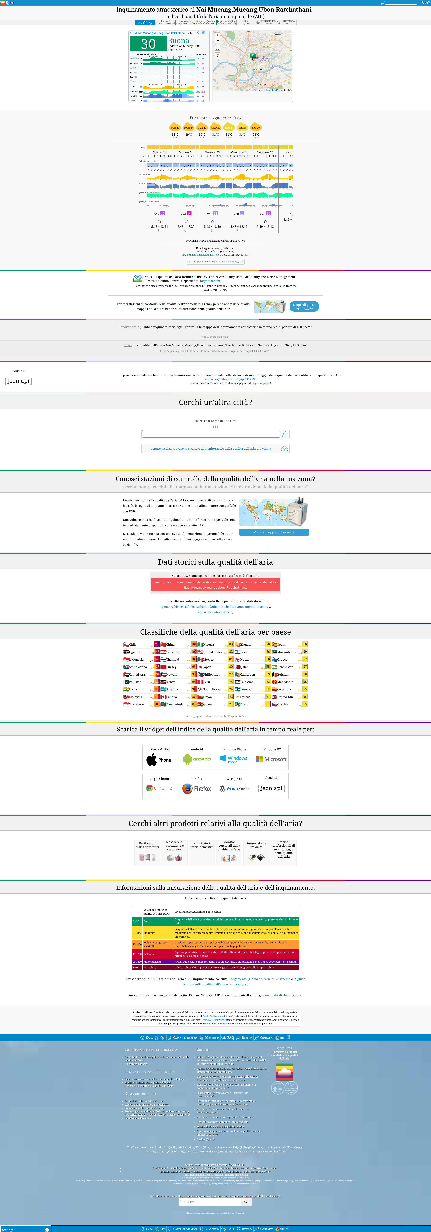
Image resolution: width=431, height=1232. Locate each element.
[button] (253, 57)
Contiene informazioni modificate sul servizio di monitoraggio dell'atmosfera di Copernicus (226, 1102)
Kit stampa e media (136, 1063)
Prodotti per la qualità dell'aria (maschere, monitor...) (157, 1111)
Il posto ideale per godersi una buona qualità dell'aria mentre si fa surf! (229, 1132)
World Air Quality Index (215, 1015)
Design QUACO (205, 1139)
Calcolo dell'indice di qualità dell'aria (147, 1104)
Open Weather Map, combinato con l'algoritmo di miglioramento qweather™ (226, 1086)
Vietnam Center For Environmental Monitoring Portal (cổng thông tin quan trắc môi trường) (214, 1171)
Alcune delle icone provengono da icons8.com (224, 1117)
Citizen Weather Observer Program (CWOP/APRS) (214, 1164)
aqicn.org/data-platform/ (215, 612)
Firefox (197, 779)
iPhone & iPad (159, 749)
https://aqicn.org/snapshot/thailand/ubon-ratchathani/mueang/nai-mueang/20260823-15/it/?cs (215, 351)
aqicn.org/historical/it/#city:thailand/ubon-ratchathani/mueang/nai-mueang (214, 607)
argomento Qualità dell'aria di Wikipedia (260, 979)
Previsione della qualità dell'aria (144, 1108)
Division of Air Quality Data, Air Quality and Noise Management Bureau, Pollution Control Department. (215, 1168)
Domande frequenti (140, 1093)
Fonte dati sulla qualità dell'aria (144, 1101)
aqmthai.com (210, 281)
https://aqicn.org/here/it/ (215, 336)
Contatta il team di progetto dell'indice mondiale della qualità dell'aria (157, 1058)
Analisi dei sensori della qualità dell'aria (149, 1085)
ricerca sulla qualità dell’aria (149, 1071)
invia (247, 1202)
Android (197, 749)
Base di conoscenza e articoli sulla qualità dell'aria (155, 1079)
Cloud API (271, 778)
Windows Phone (234, 749)
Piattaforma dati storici (138, 1118)
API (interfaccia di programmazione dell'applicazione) (157, 1114)
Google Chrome (159, 779)
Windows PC (271, 749)
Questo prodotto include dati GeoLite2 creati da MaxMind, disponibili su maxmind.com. (231, 1070)
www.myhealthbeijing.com (281, 995)
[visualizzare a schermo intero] (203, 33)
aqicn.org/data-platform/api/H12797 (230, 379)
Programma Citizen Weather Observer (220, 1092)
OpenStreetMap (273, 89)
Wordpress (234, 779)
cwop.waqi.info (206, 1096)
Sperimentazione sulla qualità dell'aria (148, 1082)
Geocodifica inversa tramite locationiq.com (222, 1121)
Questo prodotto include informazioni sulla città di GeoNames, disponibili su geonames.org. (227, 1078)
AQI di (158, 33)
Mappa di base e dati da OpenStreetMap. (220, 1126)
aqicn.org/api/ (261, 383)
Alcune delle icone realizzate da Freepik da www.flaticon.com (222, 1110)
